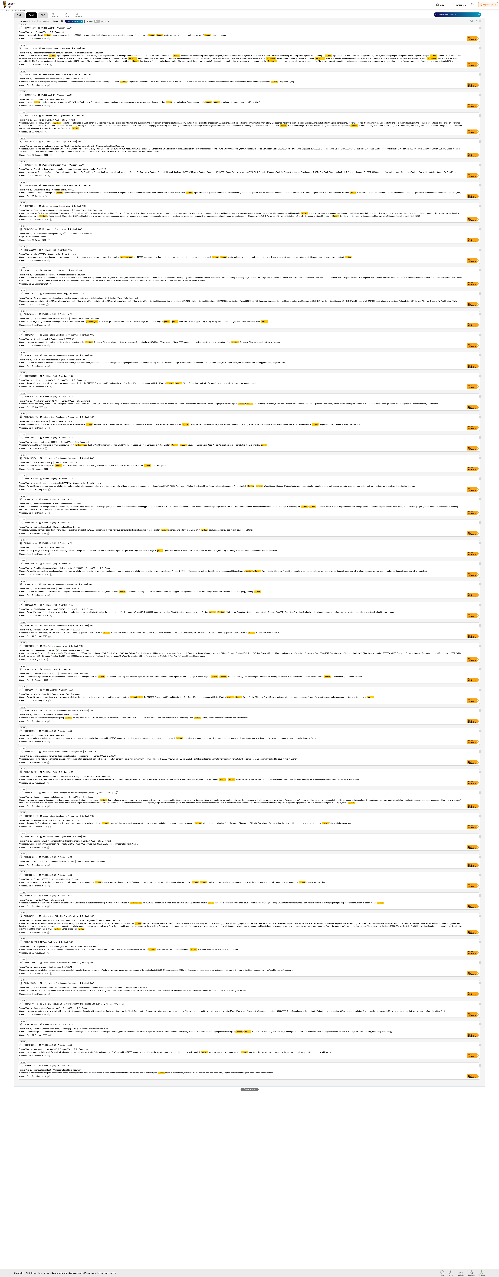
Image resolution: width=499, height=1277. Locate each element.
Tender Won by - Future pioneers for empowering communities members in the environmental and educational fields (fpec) (70, 987)
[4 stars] (37, 21)
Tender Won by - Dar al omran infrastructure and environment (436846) (49, 776)
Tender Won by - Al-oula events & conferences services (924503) (46, 861)
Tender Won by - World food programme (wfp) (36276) (42, 609)
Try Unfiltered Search (74, 21)
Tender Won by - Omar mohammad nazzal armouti (40, 79)
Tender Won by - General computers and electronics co (42, 797)
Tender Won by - (26, 32)
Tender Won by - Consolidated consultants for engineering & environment (50, 169)
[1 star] (30, 21)
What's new (461, 5)
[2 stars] (32, 21)
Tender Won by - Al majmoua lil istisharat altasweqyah (42, 360)
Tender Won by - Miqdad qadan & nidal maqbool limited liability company (49, 841)
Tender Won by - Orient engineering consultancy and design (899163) (48, 1029)
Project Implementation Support (32, 236)
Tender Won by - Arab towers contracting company (40, 234)
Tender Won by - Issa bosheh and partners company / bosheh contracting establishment (56, 146)
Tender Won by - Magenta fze (31, 120)
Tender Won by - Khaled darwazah (33, 339)
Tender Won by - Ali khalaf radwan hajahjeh (37, 630)
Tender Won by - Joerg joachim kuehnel (36, 715)
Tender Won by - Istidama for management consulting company (46, 53)
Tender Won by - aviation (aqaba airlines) (39, 1008)
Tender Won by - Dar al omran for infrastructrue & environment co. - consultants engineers (57, 920)
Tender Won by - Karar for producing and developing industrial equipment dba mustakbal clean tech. (61, 298)
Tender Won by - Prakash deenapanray (35, 462)
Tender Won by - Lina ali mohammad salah (37, 589)
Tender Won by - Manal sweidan (32, 967)
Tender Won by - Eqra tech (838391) (34, 879)
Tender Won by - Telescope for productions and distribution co (45, 210)
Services (443, 5)
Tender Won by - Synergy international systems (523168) (43, 946)
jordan (55, 21)
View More (249, 1089)
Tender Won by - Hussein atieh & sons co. (37, 275)
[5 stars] (40, 21)
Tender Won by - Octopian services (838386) (38, 673)
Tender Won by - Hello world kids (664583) (37, 380)
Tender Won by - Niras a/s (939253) (34, 694)
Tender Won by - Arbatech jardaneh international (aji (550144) (45, 483)
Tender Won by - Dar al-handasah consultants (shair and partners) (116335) (51, 568)
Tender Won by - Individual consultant (35, 504)
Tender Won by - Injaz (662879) (32, 254)
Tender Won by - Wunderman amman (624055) (39, 401)
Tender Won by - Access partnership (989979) (38, 442)
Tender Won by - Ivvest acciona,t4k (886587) (38, 1049)
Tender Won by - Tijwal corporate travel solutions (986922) (43, 318)
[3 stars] (35, 21)
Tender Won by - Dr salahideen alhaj (34, 190)
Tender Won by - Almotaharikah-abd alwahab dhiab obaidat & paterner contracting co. (55, 756)
